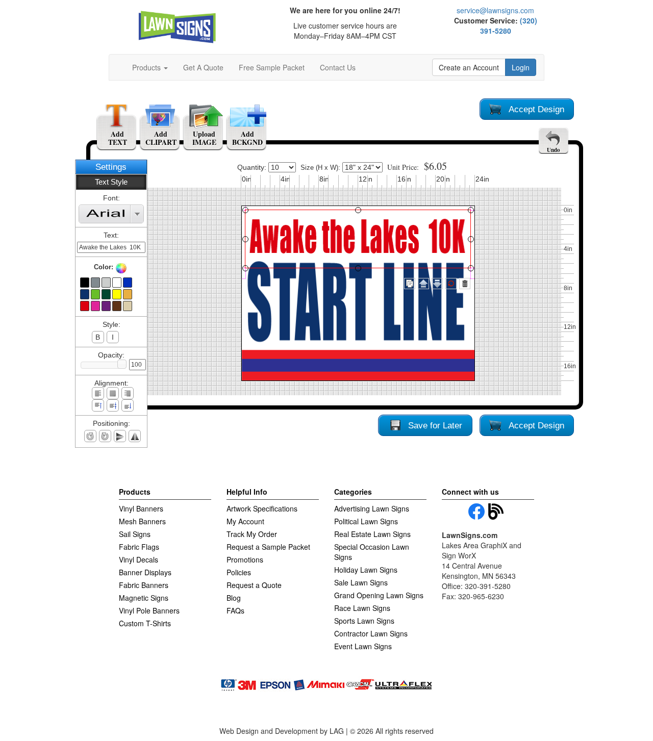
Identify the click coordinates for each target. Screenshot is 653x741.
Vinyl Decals (138, 559)
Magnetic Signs (143, 598)
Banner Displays (145, 572)
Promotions (245, 559)
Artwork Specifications (262, 508)
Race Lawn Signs (362, 608)
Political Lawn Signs (366, 521)
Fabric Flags (139, 547)
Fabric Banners (143, 585)
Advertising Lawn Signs (371, 508)
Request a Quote (254, 585)
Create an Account (469, 67)
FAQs (235, 610)
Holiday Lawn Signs (365, 570)
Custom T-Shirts (145, 623)
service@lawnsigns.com (495, 10)
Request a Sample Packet (268, 547)
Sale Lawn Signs (361, 582)
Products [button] (147, 67)
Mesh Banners (142, 521)
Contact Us (338, 67)
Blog (234, 598)
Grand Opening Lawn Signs (378, 595)
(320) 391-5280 (508, 25)
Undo (553, 150)
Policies (239, 572)
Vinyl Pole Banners (149, 610)
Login (521, 67)
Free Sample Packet (272, 67)
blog (496, 511)
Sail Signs (134, 534)
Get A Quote (203, 67)
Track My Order (252, 534)
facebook (476, 511)
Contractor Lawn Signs (371, 633)
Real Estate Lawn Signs (372, 534)
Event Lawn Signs (363, 646)
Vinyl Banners (141, 508)
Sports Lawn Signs (364, 621)
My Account (245, 521)
